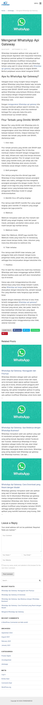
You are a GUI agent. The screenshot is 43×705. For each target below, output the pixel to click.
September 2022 (7, 633)
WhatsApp (36, 330)
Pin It (5, 333)
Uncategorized (6, 660)
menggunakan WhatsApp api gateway (22, 104)
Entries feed (5, 679)
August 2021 (6, 637)
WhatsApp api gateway (27, 302)
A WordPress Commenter (10, 622)
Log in (4, 674)
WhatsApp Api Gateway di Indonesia (13, 595)
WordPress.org (6, 687)
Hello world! (24, 622)
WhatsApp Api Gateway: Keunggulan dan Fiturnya (18, 590)
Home (3, 10)
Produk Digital (6, 656)
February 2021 (6, 641)
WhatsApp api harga (14, 287)
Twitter (27, 330)
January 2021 (6, 645)
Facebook (18, 330)
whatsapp (11, 10)
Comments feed (7, 683)
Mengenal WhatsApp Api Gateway (13, 612)
